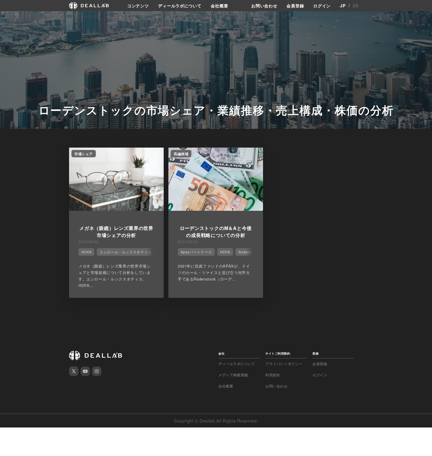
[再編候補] (215, 209)
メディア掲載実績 (233, 375)
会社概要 (219, 6)
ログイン (322, 6)
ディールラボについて (179, 6)
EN (356, 6)
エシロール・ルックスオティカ (125, 251)
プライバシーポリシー (283, 363)
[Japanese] (20, 18)
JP (342, 6)
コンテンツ (138, 6)
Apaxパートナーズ (196, 251)
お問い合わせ (264, 6)
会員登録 (295, 6)
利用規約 (272, 375)
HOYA (86, 251)
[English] (10, 18)
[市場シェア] (116, 209)
